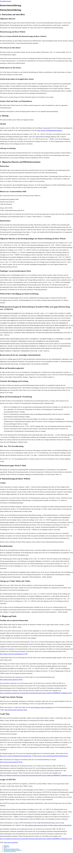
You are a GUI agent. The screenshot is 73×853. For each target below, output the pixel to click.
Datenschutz (6, 846)
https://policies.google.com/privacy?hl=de (11, 679)
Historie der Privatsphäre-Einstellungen (12, 850)
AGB (5, 847)
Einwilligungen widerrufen (10, 851)
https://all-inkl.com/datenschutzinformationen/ (49, 130)
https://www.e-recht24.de (11, 842)
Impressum (6, 845)
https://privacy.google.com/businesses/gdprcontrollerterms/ (15, 756)
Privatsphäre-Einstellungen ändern (11, 849)
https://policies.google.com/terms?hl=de (60, 825)
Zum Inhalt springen (5, 1)
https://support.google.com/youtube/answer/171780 (13, 654)
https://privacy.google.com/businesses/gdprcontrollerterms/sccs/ (51, 756)
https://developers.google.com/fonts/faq (41, 707)
